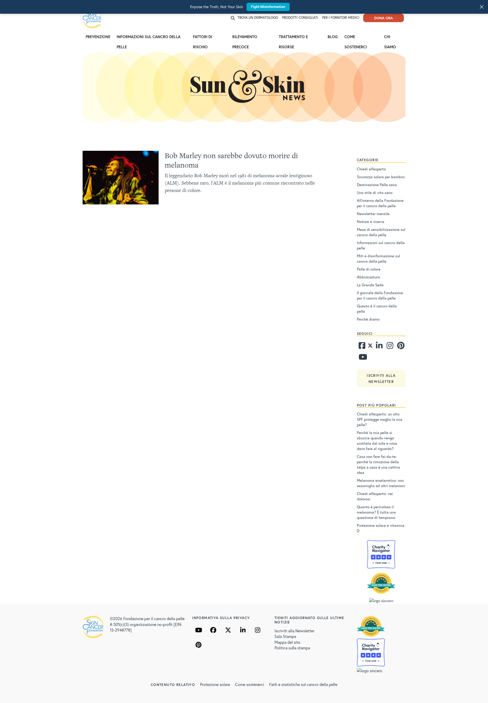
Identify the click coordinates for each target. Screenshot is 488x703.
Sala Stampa (285, 636)
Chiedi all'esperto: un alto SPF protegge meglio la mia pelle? (379, 419)
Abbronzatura (368, 276)
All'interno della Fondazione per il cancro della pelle (380, 203)
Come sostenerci (356, 38)
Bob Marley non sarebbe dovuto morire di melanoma (231, 160)
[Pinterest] (400, 346)
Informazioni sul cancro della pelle (148, 38)
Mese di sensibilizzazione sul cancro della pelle (381, 232)
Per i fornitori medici (340, 18)
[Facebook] (362, 346)
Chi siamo (390, 38)
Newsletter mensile (373, 213)
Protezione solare (215, 684)
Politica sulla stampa (292, 647)
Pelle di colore (368, 269)
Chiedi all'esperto (371, 168)
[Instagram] (389, 346)
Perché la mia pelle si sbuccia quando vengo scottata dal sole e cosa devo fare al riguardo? (377, 440)
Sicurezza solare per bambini (381, 176)
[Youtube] (362, 358)
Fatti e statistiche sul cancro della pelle (303, 684)
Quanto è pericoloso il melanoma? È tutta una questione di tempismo (376, 512)
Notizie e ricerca (370, 221)
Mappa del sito (287, 642)
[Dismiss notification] (481, 7)
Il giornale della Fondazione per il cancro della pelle (380, 295)
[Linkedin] (379, 346)
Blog (333, 36)
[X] (228, 630)
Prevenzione (98, 36)
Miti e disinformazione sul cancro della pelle (378, 258)
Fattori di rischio (202, 38)
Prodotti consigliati (300, 18)
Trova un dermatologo (258, 18)
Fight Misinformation (268, 7)
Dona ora (383, 18)
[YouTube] (198, 630)
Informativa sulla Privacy (221, 617)
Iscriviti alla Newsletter (294, 630)
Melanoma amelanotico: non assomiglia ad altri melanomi (381, 483)
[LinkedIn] (242, 630)
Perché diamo (368, 319)
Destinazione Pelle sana (377, 184)
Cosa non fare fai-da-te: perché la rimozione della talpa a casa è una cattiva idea (378, 464)
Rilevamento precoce (244, 38)
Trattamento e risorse (293, 38)
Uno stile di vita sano (374, 192)
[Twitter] (370, 346)
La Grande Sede (370, 284)
